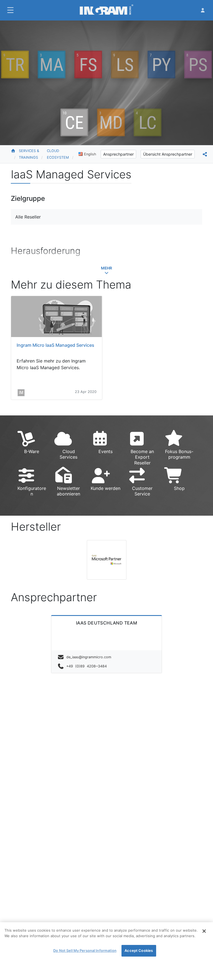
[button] (10, 10)
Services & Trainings (29, 154)
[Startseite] (15, 154)
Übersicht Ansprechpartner (167, 154)
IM (21, 392)
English (90, 154)
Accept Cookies (139, 950)
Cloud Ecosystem (58, 154)
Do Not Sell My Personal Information (84, 950)
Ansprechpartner (118, 154)
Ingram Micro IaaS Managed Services (55, 345)
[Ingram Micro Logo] (106, 10)
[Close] (204, 931)
